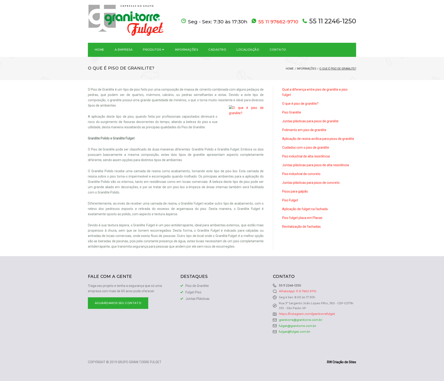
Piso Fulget (290, 200)
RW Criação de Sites (341, 362)
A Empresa (124, 49)
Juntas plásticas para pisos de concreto (311, 182)
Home (99, 49)
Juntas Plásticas (197, 299)
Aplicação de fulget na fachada (305, 209)
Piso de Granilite (197, 286)
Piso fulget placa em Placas (302, 218)
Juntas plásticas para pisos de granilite (310, 121)
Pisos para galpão (295, 191)
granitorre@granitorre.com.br (300, 320)
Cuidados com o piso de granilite (305, 147)
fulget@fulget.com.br (294, 331)
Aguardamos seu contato (118, 303)
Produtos (152, 49)
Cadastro (217, 49)
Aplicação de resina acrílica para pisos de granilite (318, 139)
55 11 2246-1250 (332, 21)
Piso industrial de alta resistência (306, 156)
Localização (248, 49)
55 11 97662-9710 (278, 22)
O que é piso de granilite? (300, 103)
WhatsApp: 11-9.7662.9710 (297, 291)
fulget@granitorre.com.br (297, 326)
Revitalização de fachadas (301, 226)
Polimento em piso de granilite (304, 130)
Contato (278, 49)
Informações (186, 49)
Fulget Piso (193, 292)
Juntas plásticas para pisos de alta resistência (315, 165)
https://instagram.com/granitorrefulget (307, 314)
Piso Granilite (291, 112)
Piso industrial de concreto (301, 174)
